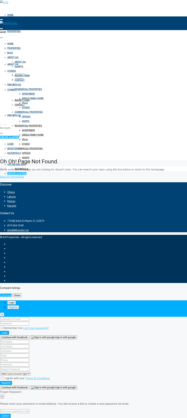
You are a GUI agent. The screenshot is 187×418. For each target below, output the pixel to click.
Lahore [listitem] (11, 196)
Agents (19, 66)
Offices (26, 153)
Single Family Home (33, 135)
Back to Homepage (12, 176)
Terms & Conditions (37, 378)
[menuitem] (16, 164)
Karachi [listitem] (11, 205)
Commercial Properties (29, 148)
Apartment (28, 130)
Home (10, 15)
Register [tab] (13, 307)
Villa (25, 139)
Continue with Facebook (14, 337)
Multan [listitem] (11, 201)
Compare (6, 295)
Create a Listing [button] (9, 137)
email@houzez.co (18, 230)
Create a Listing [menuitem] (16, 173)
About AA (12, 57)
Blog (10, 52)
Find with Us (14, 115)
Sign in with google (65, 337)
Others (11, 89)
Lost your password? (36, 328)
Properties (14, 31)
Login (4, 332)
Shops (25, 157)
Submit (5, 415)
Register (5, 383)
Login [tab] (11, 302)
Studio (26, 144)
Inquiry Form (22, 75)
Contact (20, 80)
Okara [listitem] (11, 192)
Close (17, 295)
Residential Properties (28, 125)
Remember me (13, 328)
